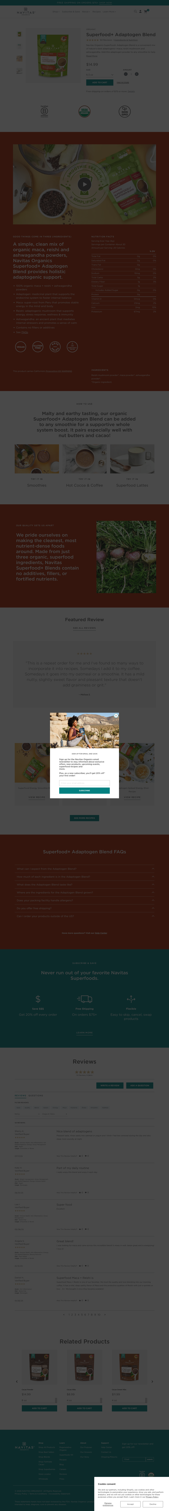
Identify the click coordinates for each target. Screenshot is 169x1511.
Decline (153, 1504)
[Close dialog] (116, 716)
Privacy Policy (152, 1497)
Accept (130, 1504)
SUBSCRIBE (84, 790)
